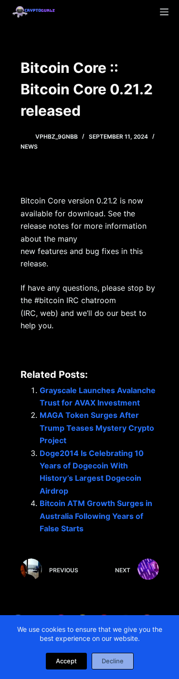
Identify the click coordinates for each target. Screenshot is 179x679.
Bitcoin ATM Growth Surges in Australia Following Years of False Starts (96, 515)
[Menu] (164, 12)
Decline (113, 661)
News (29, 146)
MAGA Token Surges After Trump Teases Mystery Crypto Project (97, 427)
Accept (66, 661)
